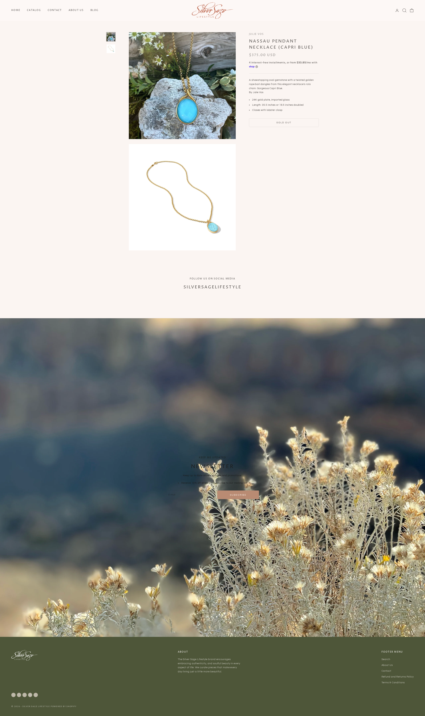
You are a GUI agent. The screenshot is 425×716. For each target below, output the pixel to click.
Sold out (283, 122)
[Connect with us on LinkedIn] (35, 695)
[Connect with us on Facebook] (19, 695)
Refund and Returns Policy (398, 677)
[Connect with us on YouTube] (30, 695)
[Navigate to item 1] (111, 36)
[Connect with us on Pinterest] (24, 695)
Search (386, 659)
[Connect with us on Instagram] (13, 695)
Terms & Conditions (393, 682)
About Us (76, 10)
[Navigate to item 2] (111, 48)
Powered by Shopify (64, 706)
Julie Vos (256, 34)
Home (15, 10)
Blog (94, 10)
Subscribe (238, 495)
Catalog (34, 10)
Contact (55, 10)
